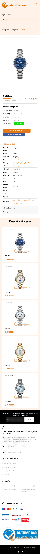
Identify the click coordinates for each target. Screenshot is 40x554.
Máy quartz (17, 120)
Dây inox (17, 117)
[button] (29, 419)
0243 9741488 (10, 447)
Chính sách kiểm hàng (28, 495)
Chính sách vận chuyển (28, 486)
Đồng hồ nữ (17, 114)
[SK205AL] (20, 243)
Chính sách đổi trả (9, 495)
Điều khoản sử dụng (10, 463)
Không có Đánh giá (10, 100)
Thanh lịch (28, 163)
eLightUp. (33, 548)
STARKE (16, 110)
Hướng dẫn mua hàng (10, 467)
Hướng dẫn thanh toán (10, 471)
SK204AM (8, 402)
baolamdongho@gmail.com (14, 452)
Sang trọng (21, 163)
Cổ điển (15, 163)
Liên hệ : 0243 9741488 (14, 134)
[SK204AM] (20, 389)
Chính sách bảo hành (10, 489)
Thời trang (16, 166)
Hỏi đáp (6, 474)
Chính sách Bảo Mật (9, 486)
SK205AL (7, 256)
